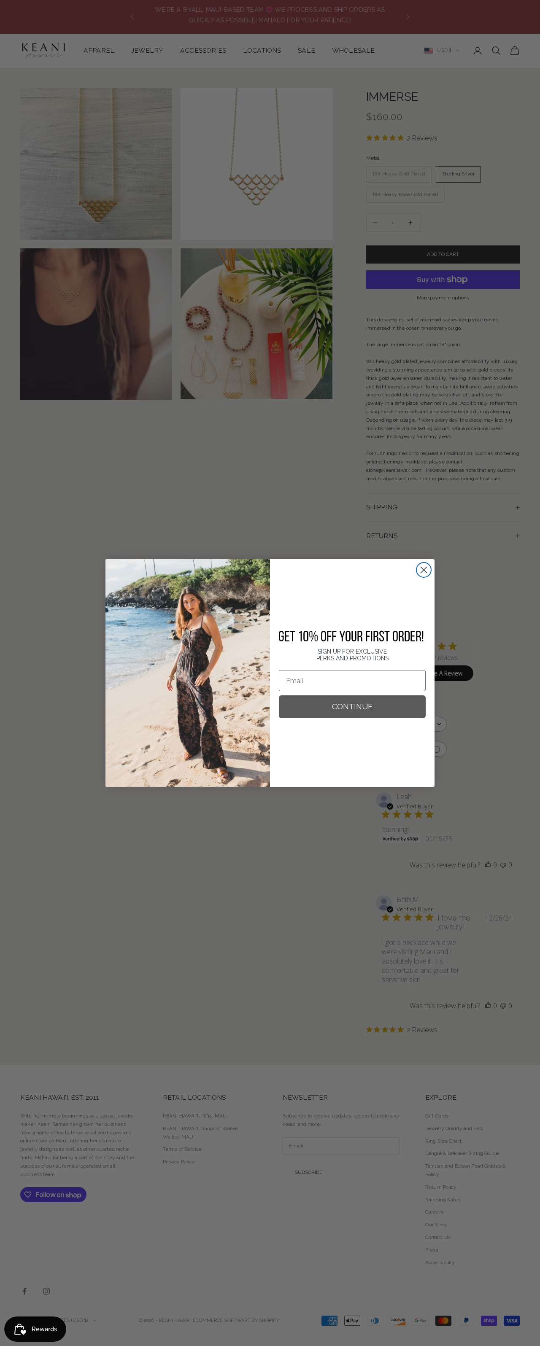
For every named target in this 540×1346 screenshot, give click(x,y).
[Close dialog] (423, 570)
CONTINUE (352, 706)
